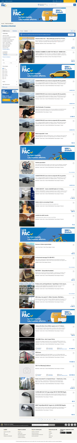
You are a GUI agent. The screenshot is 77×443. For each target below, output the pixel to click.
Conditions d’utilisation (21, 437)
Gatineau (50, 437)
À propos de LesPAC (7, 431)
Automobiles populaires (22, 434)
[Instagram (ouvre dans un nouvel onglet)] (72, 425)
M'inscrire (52, 424)
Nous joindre (6, 434)
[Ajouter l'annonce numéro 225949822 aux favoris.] (73, 298)
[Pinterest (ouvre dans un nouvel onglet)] (68, 425)
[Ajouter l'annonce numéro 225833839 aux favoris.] (73, 163)
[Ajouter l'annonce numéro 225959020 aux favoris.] (73, 189)
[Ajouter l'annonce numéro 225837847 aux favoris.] (73, 134)
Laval (50, 434)
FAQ (4, 433)
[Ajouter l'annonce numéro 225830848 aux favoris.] (73, 406)
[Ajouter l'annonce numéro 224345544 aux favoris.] (73, 94)
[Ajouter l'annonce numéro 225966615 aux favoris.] (73, 353)
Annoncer (19, 431)
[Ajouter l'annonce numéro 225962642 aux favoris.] (73, 366)
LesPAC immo (20, 433)
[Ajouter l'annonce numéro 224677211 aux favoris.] (73, 379)
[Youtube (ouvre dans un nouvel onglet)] (75, 425)
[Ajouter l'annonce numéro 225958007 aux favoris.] (73, 203)
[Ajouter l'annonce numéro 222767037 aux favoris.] (73, 258)
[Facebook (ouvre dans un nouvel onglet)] (65, 425)
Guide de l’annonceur (35, 433)
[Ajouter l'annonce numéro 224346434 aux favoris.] (73, 121)
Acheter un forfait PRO (35, 431)
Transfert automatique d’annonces (37, 434)
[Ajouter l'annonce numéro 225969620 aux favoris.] (73, 340)
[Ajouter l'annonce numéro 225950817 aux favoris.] (73, 108)
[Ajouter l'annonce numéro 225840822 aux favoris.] (73, 392)
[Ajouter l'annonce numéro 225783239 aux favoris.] (73, 52)
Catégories (5, 33)
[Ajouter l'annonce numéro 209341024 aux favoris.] (73, 271)
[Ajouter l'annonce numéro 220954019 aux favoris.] (73, 39)
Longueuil (50, 433)
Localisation (5, 51)
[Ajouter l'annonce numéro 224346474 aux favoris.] (73, 81)
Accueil (2, 23)
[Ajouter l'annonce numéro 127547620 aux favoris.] (73, 284)
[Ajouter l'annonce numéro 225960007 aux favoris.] (73, 216)
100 (54, 419)
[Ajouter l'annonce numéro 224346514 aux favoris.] (73, 176)
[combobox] (60, 5)
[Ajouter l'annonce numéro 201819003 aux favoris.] (73, 326)
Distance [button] (26, 30)
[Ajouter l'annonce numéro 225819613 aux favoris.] (73, 245)
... (52, 419)
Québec (50, 431)
